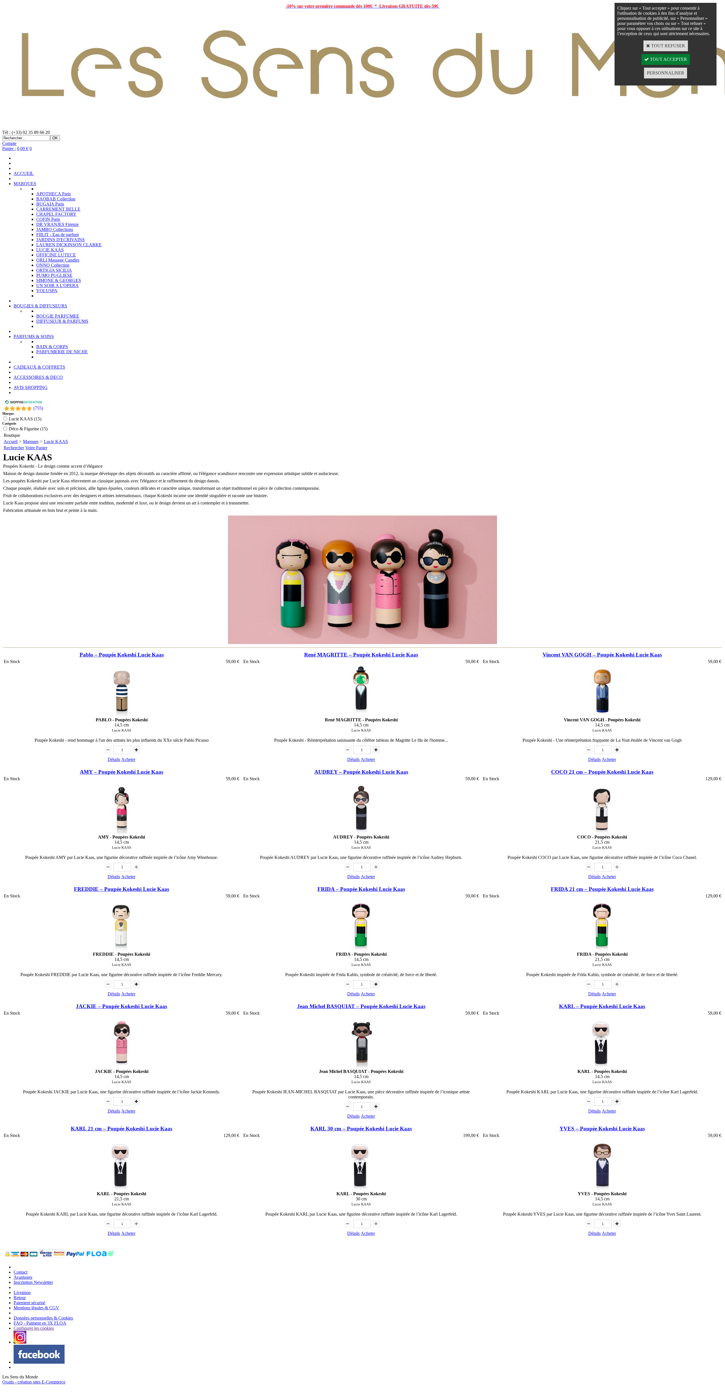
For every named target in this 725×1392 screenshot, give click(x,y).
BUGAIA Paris (50, 204)
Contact (20, 1272)
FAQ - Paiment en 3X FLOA (40, 1323)
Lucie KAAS (56, 441)
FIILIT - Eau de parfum (57, 234)
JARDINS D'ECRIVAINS (60, 239)
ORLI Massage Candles (57, 260)
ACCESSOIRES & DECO (38, 377)
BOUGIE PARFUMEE (57, 316)
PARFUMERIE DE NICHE (62, 351)
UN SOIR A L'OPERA (57, 285)
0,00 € (22, 148)
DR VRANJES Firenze (57, 224)
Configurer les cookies (34, 1328)
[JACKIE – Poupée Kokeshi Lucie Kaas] (121, 1066)
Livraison (22, 1292)
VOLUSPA (46, 290)
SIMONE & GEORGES (58, 280)
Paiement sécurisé (29, 1302)
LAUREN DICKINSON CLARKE (69, 244)
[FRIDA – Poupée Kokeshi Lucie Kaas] (361, 949)
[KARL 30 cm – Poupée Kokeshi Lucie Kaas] (361, 1188)
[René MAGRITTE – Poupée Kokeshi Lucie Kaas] (361, 714)
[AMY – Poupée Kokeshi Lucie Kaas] (121, 831)
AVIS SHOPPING (31, 387)
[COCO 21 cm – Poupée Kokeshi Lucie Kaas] (602, 831)
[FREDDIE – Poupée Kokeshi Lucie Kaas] (121, 949)
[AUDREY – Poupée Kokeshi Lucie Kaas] (361, 831)
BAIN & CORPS (52, 346)
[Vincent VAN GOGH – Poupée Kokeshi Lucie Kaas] (602, 714)
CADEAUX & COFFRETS (39, 367)
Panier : (9, 148)
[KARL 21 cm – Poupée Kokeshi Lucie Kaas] (121, 1188)
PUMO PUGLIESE (54, 275)
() (38, 408)
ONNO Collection (52, 265)
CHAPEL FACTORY (56, 214)
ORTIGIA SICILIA (54, 270)
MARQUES (25, 183)
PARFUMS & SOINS (34, 336)
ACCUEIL (24, 173)
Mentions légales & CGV (36, 1307)
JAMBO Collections (54, 229)
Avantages (23, 1277)
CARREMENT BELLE (58, 209)
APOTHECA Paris (53, 193)
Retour (20, 1297)
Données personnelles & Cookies (43, 1318)
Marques (31, 441)
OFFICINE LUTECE (56, 255)
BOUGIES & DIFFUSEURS (40, 305)
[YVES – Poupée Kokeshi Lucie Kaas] (602, 1188)
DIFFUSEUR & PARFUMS (62, 321)
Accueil (11, 441)
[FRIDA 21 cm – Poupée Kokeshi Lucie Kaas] (602, 949)
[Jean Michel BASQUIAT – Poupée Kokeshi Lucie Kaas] (361, 1066)
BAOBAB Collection (55, 198)
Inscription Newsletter (33, 1282)
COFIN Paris (48, 219)
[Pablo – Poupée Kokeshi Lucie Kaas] (121, 714)
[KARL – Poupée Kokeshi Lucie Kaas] (602, 1066)
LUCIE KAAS (50, 249)
